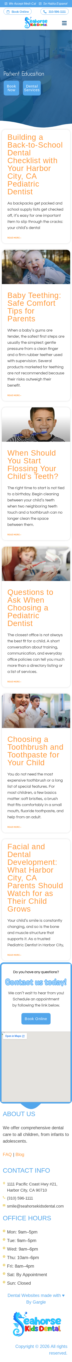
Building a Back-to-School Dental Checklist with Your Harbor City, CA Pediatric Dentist (35, 164)
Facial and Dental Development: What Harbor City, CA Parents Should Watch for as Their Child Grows (35, 877)
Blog (20, 1154)
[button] (64, 23)
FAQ (7, 1154)
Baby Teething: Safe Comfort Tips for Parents (34, 307)
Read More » (14, 238)
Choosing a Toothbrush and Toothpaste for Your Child (35, 751)
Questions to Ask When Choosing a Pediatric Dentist (30, 608)
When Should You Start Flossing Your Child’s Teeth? (32, 465)
